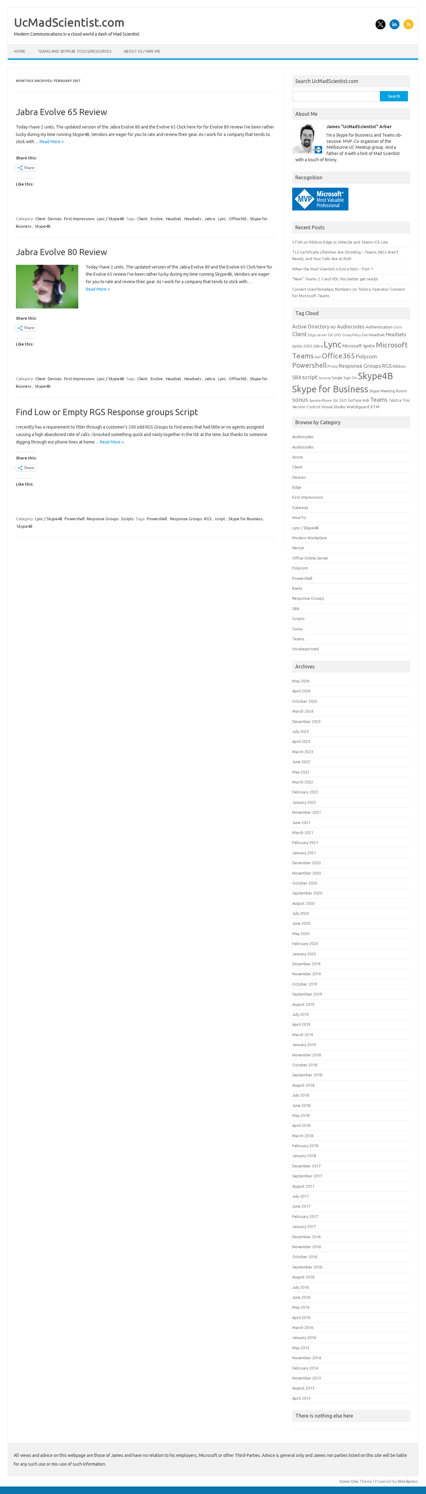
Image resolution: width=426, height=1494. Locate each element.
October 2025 (304, 701)
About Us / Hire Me (142, 51)
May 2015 (300, 1348)
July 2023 (300, 731)
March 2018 (302, 1135)
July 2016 (300, 1287)
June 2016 (301, 1297)
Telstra (395, 400)
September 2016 (307, 1267)
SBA (296, 377)
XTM (375, 406)
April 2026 (301, 691)
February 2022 (305, 792)
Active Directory (310, 326)
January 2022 (304, 802)
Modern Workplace (309, 538)
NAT (318, 357)
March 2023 (302, 751)
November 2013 (306, 1378)
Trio (406, 400)
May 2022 (300, 772)
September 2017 (307, 1176)
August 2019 (303, 1004)
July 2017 (300, 1196)
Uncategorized (305, 649)
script (220, 519)
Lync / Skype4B (110, 218)
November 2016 (306, 1246)
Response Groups (103, 519)
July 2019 (300, 1014)
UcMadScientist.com (69, 22)
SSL (335, 400)
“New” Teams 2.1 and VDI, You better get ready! (335, 279)
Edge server (317, 335)
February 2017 (305, 1216)
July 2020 (300, 913)
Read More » (52, 141)
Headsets (192, 218)
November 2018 (306, 1055)
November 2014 (306, 1358)
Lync (222, 218)
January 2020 (304, 954)
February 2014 (305, 1368)
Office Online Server (310, 558)
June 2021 (301, 822)
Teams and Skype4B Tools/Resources (74, 51)
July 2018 (300, 1095)
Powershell (75, 519)
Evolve (157, 218)
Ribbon (399, 366)
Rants (297, 588)
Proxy (332, 366)
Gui (365, 335)
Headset (173, 218)
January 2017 (304, 1226)
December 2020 (306, 863)
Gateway (300, 507)
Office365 (238, 218)
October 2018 (304, 1065)
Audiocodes (351, 326)
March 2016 (302, 1327)
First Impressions (79, 218)
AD (333, 326)
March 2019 (302, 1034)
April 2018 (301, 1125)
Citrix (398, 327)
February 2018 (305, 1145)
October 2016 (304, 1256)
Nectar (298, 548)
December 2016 (306, 1236)
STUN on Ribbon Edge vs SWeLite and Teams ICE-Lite (340, 242)
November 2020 (306, 873)
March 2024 (302, 711)
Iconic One (349, 1481)
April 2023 (301, 741)
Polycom (366, 356)
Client (40, 218)
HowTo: (299, 517)
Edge (296, 487)
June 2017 (301, 1206)
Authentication (379, 326)
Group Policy (351, 335)
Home (19, 51)
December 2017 (306, 1166)
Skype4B (43, 226)
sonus (300, 399)
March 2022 (302, 782)
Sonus (297, 629)
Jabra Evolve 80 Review (61, 252)
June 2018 (301, 1105)
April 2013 (301, 1398)
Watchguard (357, 406)
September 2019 (307, 994)
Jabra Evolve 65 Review (61, 112)
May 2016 (300, 1307)
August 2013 (303, 1388)
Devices (55, 218)
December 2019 (306, 964)
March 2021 (302, 832)
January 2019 (304, 1044)
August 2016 (303, 1277)
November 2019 (306, 974)
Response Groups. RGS (191, 519)
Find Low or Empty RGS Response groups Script (107, 412)
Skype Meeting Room (388, 391)
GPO (337, 335)
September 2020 (307, 893)
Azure (297, 457)
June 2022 (301, 761)
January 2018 (304, 1155)
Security (324, 378)
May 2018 (300, 1115)
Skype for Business (245, 519)
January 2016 (304, 1337)
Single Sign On (344, 378)
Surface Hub (358, 400)
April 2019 (301, 1024)
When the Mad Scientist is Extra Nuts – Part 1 (332, 269)
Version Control (306, 407)
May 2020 (300, 933)
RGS (387, 366)
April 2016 (301, 1317)
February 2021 (305, 842)
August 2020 (303, 903)
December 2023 (306, 721)
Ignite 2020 (302, 346)
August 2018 (303, 1085)
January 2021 (304, 853)
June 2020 (301, 923)
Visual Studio (333, 406)
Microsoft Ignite (358, 345)
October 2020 (304, 883)
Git (330, 335)
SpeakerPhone (320, 400)
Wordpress (408, 1481)
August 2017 (303, 1186)
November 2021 (306, 812)
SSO (343, 400)
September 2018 (307, 1075)
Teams (379, 399)
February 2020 (305, 943)
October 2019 (304, 984)
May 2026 (300, 681)
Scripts (127, 519)
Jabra (210, 218)
